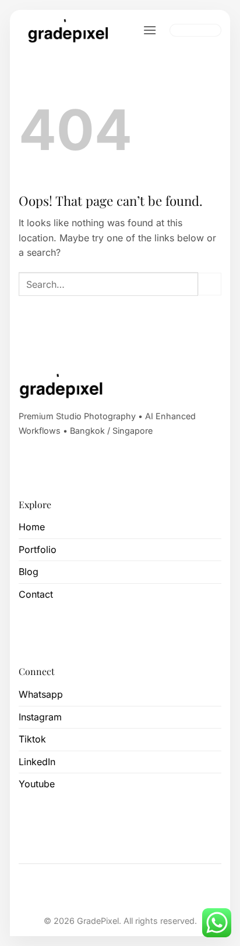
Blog (28, 571)
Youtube (37, 784)
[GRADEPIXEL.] (70, 30)
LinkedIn (37, 761)
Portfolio (38, 549)
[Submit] (209, 284)
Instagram (40, 717)
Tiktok (32, 739)
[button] (150, 30)
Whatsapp (41, 694)
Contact (36, 594)
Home (32, 527)
